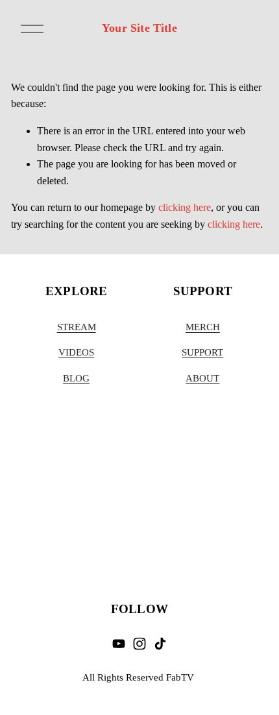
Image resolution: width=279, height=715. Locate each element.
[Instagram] (139, 643)
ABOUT (202, 378)
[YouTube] (118, 643)
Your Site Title (139, 27)
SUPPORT (202, 352)
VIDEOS (76, 352)
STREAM (76, 327)
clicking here (184, 207)
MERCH (203, 327)
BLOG (76, 378)
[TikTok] (160, 643)
